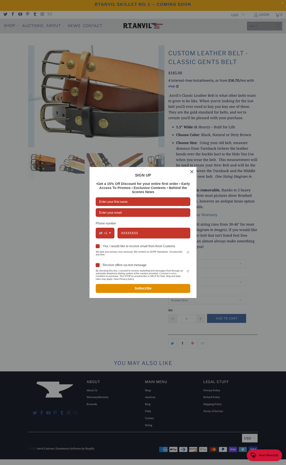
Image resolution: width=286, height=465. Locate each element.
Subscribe (143, 288)
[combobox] (105, 233)
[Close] (192, 171)
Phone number (106, 223)
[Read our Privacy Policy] (188, 252)
